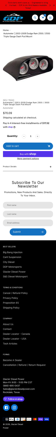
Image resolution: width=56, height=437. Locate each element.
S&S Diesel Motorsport (15, 276)
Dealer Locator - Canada (16, 334)
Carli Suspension (12, 257)
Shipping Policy (11, 307)
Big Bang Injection (12, 252)
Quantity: (12, 136)
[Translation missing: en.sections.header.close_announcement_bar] (54, 5)
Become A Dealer (12, 360)
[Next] (50, 5)
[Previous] (6, 5)
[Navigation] (50, 17)
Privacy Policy (10, 298)
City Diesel (9, 262)
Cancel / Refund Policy (15, 293)
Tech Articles (10, 343)
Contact (7, 329)
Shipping (7, 117)
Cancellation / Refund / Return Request (24, 365)
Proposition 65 (11, 302)
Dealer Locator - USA (14, 338)
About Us (8, 324)
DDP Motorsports (12, 266)
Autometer (8, 108)
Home (6, 30)
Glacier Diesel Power (14, 271)
